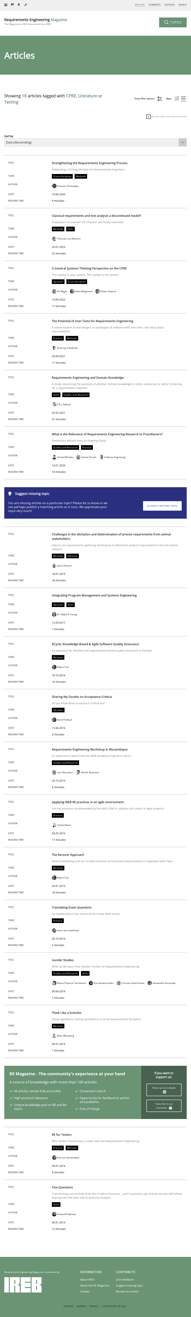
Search (183, 4)
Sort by (8, 136)
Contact (85, 1291)
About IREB (87, 1279)
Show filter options (144, 98)
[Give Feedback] (12, 4)
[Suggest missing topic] (19, 4)
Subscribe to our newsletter (164, 1105)
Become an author (127, 1291)
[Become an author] (25, 4)
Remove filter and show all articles (169, 116)
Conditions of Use (114, 1306)
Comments (154, 4)
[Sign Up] (5, 4)
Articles (140, 4)
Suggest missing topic (162, 505)
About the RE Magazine (94, 1285)
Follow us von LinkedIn (164, 1087)
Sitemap (68, 1306)
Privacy (94, 1306)
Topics (175, 22)
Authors (170, 4)
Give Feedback (125, 1279)
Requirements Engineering (35, 21)
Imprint (81, 1306)
